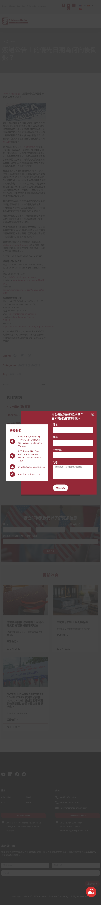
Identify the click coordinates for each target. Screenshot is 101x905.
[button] (93, 414)
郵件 (55, 437)
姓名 (55, 424)
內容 (55, 462)
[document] (50, 452)
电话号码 (57, 449)
